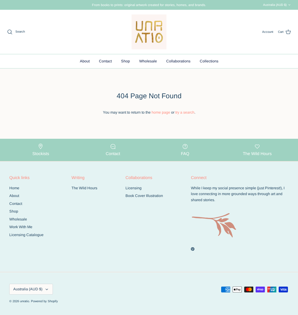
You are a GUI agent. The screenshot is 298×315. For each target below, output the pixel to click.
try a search (184, 112)
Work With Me (20, 227)
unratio (24, 301)
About (85, 61)
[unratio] (149, 31)
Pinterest (272, 188)
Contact (105, 61)
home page (161, 112)
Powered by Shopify (44, 301)
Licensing (133, 188)
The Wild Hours (84, 188)
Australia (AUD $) (275, 5)
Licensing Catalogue (26, 235)
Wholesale (148, 61)
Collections (209, 61)
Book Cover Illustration (144, 196)
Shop (125, 61)
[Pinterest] (192, 249)
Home (14, 188)
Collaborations (178, 61)
